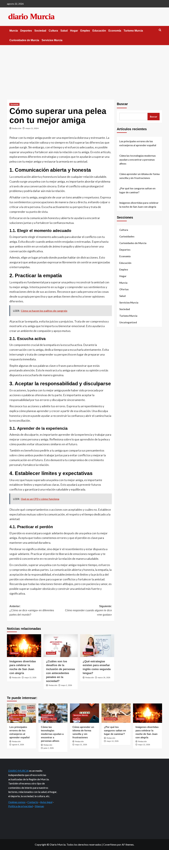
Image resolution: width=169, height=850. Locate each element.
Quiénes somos (16, 802)
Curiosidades (126, 236)
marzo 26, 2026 (104, 678)
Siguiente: (88, 610)
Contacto (32, 802)
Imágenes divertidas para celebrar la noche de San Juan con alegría (138, 204)
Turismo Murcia (133, 30)
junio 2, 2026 (49, 748)
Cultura (53, 30)
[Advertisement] (84, 70)
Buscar (122, 104)
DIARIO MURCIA (18, 770)
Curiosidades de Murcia (24, 40)
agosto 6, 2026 (18, 745)
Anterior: (31, 610)
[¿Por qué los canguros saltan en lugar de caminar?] (116, 713)
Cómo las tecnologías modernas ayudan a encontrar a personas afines (137, 159)
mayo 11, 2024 (31, 128)
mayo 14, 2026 (112, 741)
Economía (114, 30)
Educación (99, 30)
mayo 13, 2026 (30, 678)
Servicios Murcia (52, 40)
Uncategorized (128, 322)
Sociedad (40, 30)
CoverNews (110, 844)
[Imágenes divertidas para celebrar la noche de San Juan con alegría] (24, 645)
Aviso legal (46, 802)
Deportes (26, 30)
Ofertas (124, 289)
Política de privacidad (20, 806)
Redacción (16, 128)
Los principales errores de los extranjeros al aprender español (137, 143)
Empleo (85, 30)
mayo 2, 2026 (66, 685)
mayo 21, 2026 (81, 745)
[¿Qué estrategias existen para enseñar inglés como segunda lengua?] (97, 645)
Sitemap (39, 806)
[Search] (160, 30)
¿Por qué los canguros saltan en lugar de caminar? (137, 190)
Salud (64, 30)
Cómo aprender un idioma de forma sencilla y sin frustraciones (139, 175)
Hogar (74, 30)
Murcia (13, 30)
